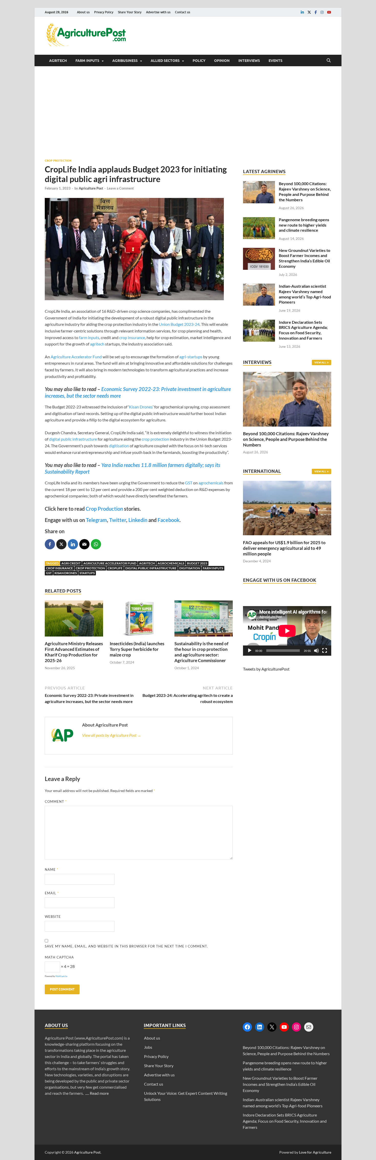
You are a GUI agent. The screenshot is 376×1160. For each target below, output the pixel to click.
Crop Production (104, 509)
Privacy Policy (103, 12)
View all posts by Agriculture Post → (111, 735)
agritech (97, 343)
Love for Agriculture (315, 1152)
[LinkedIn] (259, 1027)
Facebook (169, 520)
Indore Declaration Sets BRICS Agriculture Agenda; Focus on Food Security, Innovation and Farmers (303, 330)
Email (52, 893)
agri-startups (190, 356)
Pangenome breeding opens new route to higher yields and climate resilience (304, 225)
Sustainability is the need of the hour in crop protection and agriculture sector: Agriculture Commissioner (201, 652)
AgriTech (58, 61)
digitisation (119, 445)
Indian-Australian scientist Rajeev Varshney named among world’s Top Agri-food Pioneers (305, 294)
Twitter (117, 520)
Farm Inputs (87, 61)
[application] (287, 631)
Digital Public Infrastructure (150, 568)
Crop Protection (58, 160)
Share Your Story (129, 12)
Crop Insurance (59, 568)
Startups (87, 573)
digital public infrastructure (73, 439)
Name (51, 869)
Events (275, 61)
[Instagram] (296, 1027)
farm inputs (89, 337)
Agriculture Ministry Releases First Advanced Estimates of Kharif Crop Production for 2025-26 (74, 652)
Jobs (148, 1047)
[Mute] (316, 650)
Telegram (96, 520)
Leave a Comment (120, 188)
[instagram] (322, 12)
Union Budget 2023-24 (179, 324)
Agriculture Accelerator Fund (76, 356)
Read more (99, 1093)
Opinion (222, 61)
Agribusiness (125, 61)
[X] (272, 1027)
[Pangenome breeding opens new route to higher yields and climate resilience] (259, 220)
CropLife (115, 568)
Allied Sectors (165, 61)
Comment (56, 801)
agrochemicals (211, 482)
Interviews (249, 61)
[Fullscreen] (324, 650)
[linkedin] (302, 12)
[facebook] (315, 12)
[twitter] (309, 12)
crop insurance (132, 337)
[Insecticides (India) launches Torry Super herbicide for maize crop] (139, 637)
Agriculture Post (91, 188)
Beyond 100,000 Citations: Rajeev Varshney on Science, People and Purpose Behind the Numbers (305, 191)
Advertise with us (158, 12)
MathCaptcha (61, 976)
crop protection (155, 439)
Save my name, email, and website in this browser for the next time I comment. (126, 946)
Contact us (182, 12)
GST (188, 482)
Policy (199, 61)
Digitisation (189, 568)
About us (83, 12)
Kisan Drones (141, 406)
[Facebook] (247, 1027)
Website (53, 916)
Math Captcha (59, 957)
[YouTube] (284, 1027)
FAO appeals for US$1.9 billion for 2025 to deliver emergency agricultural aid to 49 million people (284, 548)
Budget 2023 (197, 563)
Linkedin (137, 520)
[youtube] (329, 12)
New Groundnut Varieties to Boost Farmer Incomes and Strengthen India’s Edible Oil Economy (304, 258)
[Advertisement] (188, 112)
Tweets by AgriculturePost (266, 668)
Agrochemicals (171, 563)
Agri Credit (71, 563)
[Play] (249, 650)
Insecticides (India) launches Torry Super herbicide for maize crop (137, 649)
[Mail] (308, 1027)
